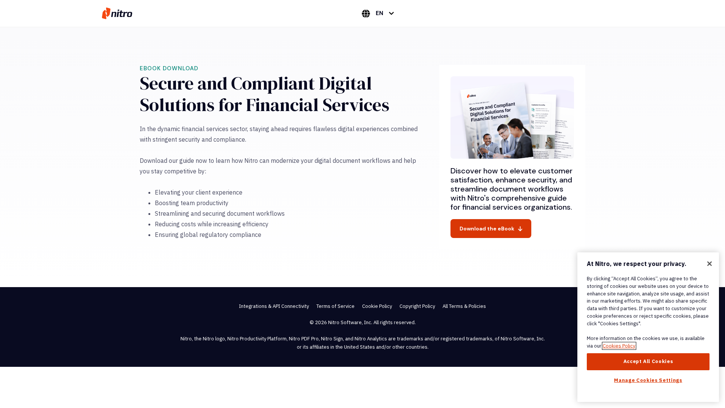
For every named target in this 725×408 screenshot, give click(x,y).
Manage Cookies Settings (648, 380)
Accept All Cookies (648, 361)
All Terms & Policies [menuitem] (464, 306)
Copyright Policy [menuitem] (417, 306)
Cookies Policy (619, 346)
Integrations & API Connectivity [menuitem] (274, 306)
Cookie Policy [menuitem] (377, 306)
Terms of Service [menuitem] (335, 306)
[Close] (709, 263)
